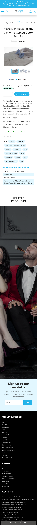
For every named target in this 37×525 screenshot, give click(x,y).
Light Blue (17, 149)
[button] (18, 523)
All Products (5, 455)
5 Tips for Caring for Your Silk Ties (12, 509)
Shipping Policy (6, 473)
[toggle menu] (2, 11)
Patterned (9, 157)
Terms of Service (7, 484)
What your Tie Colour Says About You (13, 515)
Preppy (18, 157)
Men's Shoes (5, 432)
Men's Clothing (6, 445)
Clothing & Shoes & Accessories (15, 145)
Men (25, 149)
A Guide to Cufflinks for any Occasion (13, 517)
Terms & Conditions (8, 478)
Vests (3, 430)
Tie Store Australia (11, 161)
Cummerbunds (6, 442)
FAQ (3, 468)
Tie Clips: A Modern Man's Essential (12, 520)
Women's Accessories (8, 450)
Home (18, 21)
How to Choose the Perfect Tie (11, 497)
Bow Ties (20, 141)
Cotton (8, 149)
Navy (22, 153)
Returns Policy (6, 486)
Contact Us (5, 471)
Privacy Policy (6, 481)
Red (25, 157)
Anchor (12, 141)
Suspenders (5, 427)
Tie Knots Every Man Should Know (12, 507)
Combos (4, 437)
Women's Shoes (6, 435)
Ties (22, 161)
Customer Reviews (7, 476)
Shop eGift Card (7, 458)
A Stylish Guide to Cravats (10, 512)
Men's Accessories (11, 153)
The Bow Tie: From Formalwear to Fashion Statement (18, 499)
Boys (3, 452)
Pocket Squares (6, 440)
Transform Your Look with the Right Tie (13, 504)
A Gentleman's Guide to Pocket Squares (14, 502)
